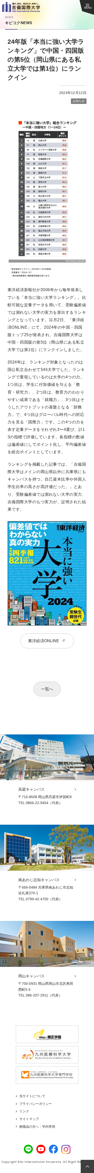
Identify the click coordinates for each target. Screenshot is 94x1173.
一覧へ (47, 689)
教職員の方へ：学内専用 (37, 1126)
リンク (24, 1111)
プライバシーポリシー (35, 1104)
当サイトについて (32, 1096)
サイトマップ (29, 1119)
